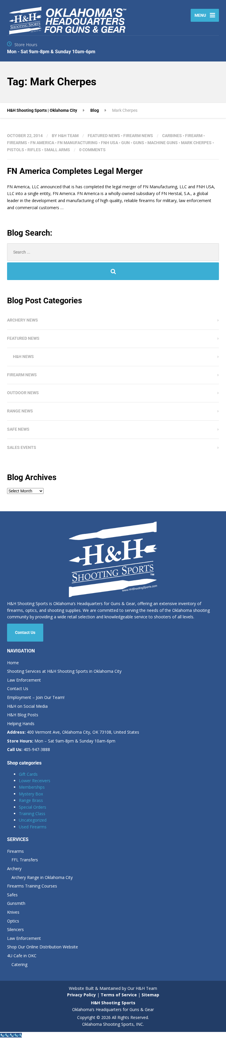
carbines (172, 135)
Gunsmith (16, 903)
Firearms (17, 142)
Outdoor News (23, 392)
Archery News (22, 320)
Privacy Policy (81, 995)
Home (13, 662)
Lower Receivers (34, 780)
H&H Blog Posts (22, 714)
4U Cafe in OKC (21, 955)
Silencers (15, 929)
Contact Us (25, 632)
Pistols (15, 149)
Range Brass (31, 800)
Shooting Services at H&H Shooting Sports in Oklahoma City (64, 671)
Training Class (32, 813)
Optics (13, 921)
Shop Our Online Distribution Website (42, 947)
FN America (42, 142)
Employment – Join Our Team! (35, 697)
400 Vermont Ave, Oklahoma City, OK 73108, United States (73, 732)
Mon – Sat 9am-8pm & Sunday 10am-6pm (61, 741)
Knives (13, 912)
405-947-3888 (28, 749)
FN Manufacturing (77, 142)
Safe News (18, 429)
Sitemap (150, 995)
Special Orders (32, 807)
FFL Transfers (24, 859)
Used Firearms (32, 827)
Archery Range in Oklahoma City (42, 877)
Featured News (104, 135)
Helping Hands (20, 723)
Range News (20, 411)
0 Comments (92, 149)
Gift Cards (28, 774)
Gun (125, 142)
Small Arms (57, 149)
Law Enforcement (24, 680)
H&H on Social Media (27, 706)
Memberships (32, 787)
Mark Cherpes (196, 142)
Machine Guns (162, 142)
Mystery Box (31, 794)
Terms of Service (118, 995)
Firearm (193, 135)
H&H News (23, 356)
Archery (14, 868)
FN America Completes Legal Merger (75, 171)
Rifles (34, 149)
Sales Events (21, 447)
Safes (12, 895)
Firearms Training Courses (32, 886)
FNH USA (109, 142)
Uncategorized (32, 820)
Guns (138, 142)
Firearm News (138, 135)
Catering (19, 964)
